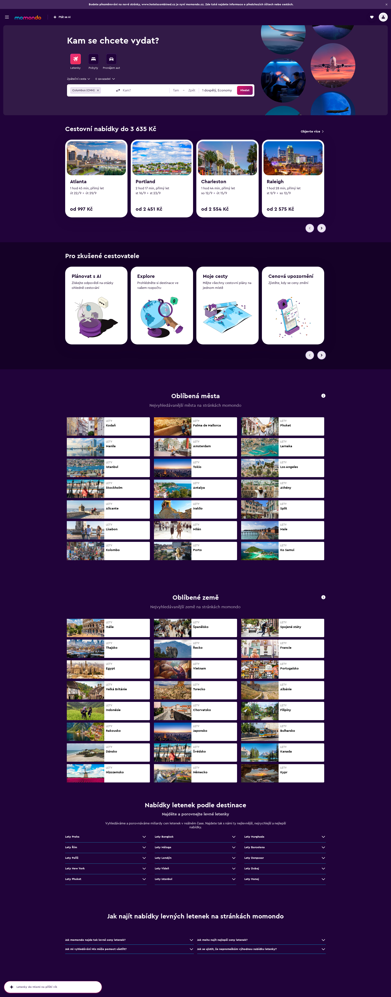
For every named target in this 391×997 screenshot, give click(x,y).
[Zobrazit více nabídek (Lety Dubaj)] (323, 868)
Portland (145, 181)
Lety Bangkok (164, 836)
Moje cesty (215, 276)
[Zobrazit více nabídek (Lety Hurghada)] (323, 836)
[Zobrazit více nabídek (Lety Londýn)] (233, 858)
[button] (386, 4)
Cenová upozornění (290, 276)
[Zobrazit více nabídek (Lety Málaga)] (233, 847)
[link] (312, 131)
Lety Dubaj (251, 868)
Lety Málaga (163, 847)
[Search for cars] (111, 59)
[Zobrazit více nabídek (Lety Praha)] (144, 836)
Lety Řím (71, 847)
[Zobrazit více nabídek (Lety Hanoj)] (323, 879)
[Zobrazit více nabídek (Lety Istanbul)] (233, 879)
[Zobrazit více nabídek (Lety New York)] (144, 868)
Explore (146, 276)
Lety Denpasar (254, 858)
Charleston (213, 181)
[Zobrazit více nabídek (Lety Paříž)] (144, 858)
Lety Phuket (73, 879)
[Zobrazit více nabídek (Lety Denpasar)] (323, 858)
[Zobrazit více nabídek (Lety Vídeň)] (233, 868)
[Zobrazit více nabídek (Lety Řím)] (144, 847)
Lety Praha (72, 836)
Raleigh (275, 181)
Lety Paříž (71, 858)
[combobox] (79, 79)
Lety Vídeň (162, 868)
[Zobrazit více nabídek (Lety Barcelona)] (323, 847)
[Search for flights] (75, 59)
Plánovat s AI (86, 276)
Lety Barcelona (254, 847)
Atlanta (78, 181)
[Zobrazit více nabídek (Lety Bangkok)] (233, 836)
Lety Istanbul (163, 879)
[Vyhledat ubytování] (93, 59)
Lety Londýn (163, 858)
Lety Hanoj (251, 879)
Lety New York (75, 868)
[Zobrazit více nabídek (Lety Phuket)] (144, 879)
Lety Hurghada (254, 836)
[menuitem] (75, 62)
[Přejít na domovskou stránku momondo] (28, 17)
